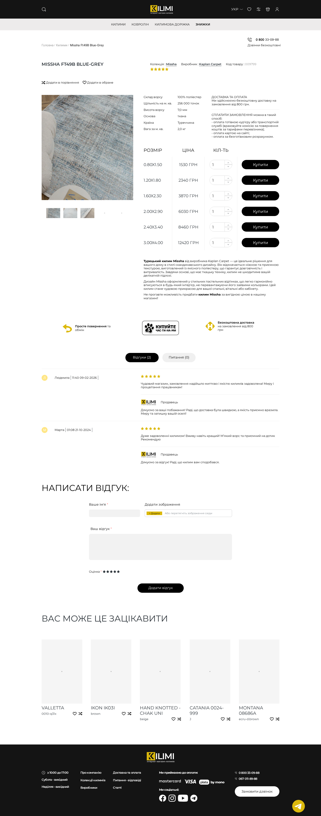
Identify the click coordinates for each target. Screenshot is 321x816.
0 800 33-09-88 (249, 773)
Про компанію (90, 772)
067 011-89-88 (248, 779)
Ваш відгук (101, 529)
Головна (48, 45)
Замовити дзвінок (257, 791)
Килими (61, 45)
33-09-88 (267, 39)
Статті (117, 787)
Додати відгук (160, 588)
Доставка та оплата (127, 772)
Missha (171, 64)
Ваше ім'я (98, 505)
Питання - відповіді (127, 780)
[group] (87, 147)
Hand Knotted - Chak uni (160, 710)
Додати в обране (99, 82)
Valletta (53, 707)
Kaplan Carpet (210, 64)
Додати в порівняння (62, 82)
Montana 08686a (251, 710)
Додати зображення (162, 505)
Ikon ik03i (103, 707)
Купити (260, 164)
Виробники (88, 787)
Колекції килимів (92, 780)
